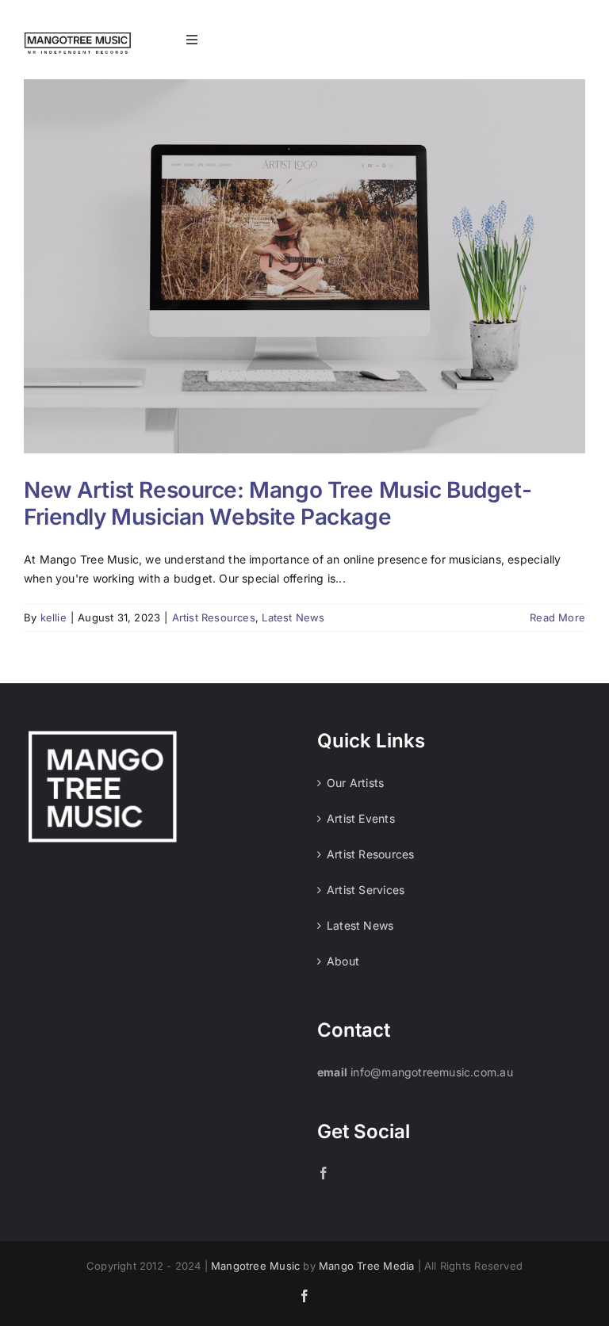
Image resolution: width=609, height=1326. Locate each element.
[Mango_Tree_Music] (78, 37)
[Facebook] (323, 1173)
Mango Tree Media (366, 1265)
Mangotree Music (255, 1265)
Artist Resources (213, 617)
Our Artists (355, 782)
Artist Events (361, 818)
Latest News (293, 617)
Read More (557, 617)
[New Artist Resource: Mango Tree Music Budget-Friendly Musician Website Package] (304, 266)
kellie (53, 617)
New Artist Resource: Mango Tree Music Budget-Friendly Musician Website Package (277, 503)
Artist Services (365, 889)
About (343, 961)
